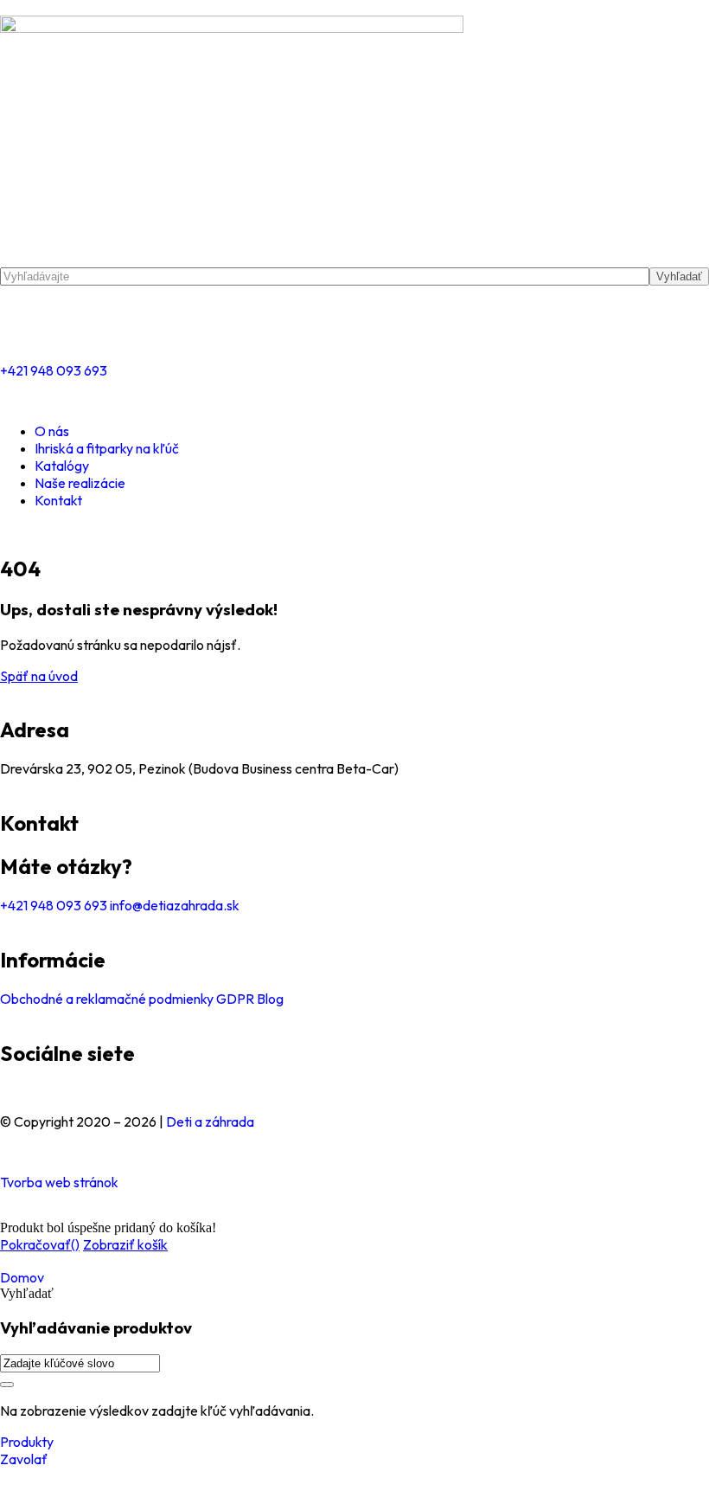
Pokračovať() (40, 1244)
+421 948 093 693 (53, 370)
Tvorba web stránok (59, 1182)
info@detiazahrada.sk (173, 905)
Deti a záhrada (210, 1121)
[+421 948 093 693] (21, 322)
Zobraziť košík (125, 1244)
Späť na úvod (39, 675)
